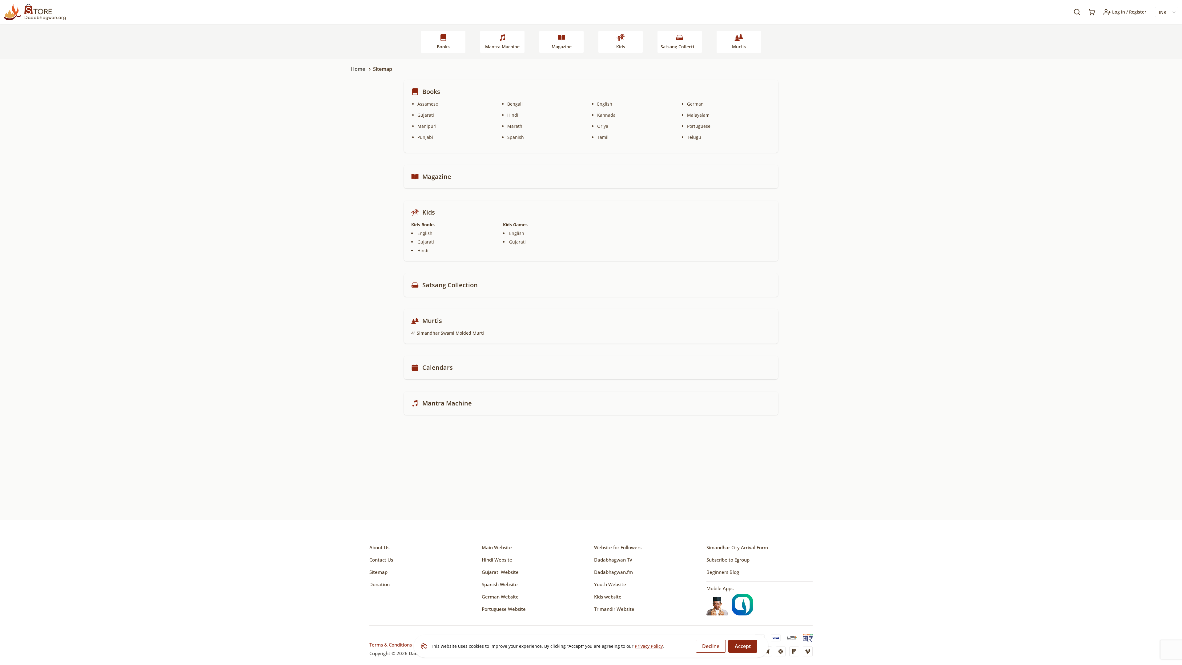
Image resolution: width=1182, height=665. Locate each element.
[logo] (35, 12)
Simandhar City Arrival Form (737, 547)
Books (443, 47)
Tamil (603, 137)
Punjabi (425, 137)
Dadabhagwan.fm (613, 572)
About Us (379, 547)
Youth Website (610, 584)
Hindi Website (497, 560)
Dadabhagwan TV (613, 560)
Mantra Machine (502, 47)
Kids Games (515, 225)
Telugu (694, 137)
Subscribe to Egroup (728, 560)
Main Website (497, 547)
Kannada (606, 115)
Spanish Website (500, 584)
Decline (710, 646)
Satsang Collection (680, 47)
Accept (743, 646)
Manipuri (426, 126)
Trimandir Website (614, 609)
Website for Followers (617, 547)
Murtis (739, 47)
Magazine (562, 47)
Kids (620, 47)
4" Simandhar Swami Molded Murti (447, 333)
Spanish (515, 137)
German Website (500, 597)
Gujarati (425, 115)
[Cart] (1092, 12)
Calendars (437, 367)
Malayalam (698, 115)
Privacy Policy (649, 646)
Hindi (512, 115)
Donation (379, 584)
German (695, 104)
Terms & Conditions (390, 645)
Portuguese (698, 126)
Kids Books (423, 225)
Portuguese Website (504, 609)
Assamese (427, 104)
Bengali (515, 104)
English (604, 104)
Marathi (515, 126)
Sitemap (378, 572)
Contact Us (381, 560)
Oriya (602, 126)
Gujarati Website (500, 572)
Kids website (607, 597)
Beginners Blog (722, 572)
